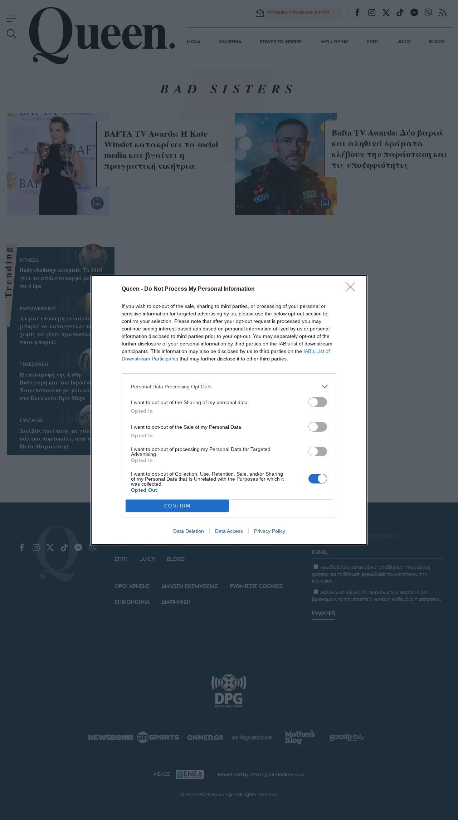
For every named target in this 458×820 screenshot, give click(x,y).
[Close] (353, 289)
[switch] (317, 402)
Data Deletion (188, 531)
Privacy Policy (269, 531)
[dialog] (229, 410)
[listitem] (229, 386)
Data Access (229, 531)
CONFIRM (177, 506)
